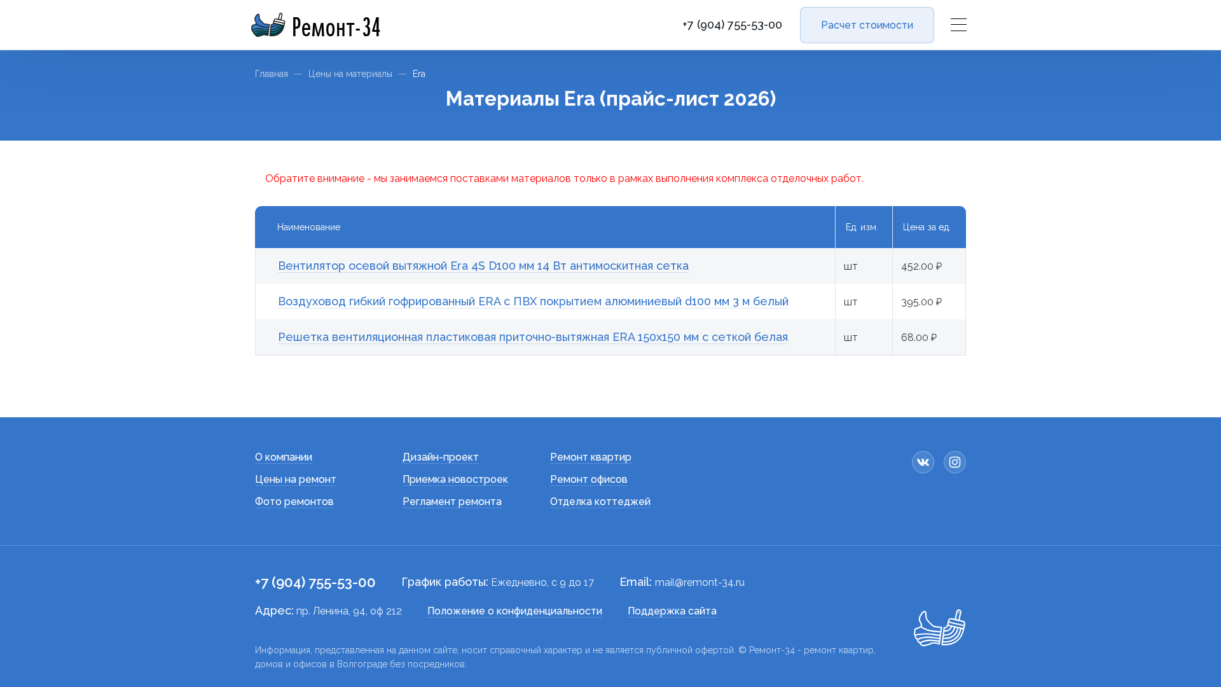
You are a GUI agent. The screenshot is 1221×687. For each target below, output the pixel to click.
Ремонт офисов (589, 479)
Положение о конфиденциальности (514, 611)
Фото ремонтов (294, 502)
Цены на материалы (350, 74)
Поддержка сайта (672, 611)
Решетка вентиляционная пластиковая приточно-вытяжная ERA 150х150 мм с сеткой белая (533, 337)
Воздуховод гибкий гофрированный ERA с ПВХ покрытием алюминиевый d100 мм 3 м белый (533, 301)
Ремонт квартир (590, 457)
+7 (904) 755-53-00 (732, 24)
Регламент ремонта (452, 502)
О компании (283, 457)
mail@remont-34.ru (700, 582)
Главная (271, 74)
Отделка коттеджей (600, 502)
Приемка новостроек (455, 479)
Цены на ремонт (295, 479)
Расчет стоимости (867, 25)
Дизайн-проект (441, 457)
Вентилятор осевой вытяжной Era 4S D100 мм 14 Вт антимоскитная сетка (483, 265)
